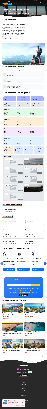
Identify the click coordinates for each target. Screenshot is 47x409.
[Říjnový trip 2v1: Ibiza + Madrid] (12, 344)
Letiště (23, 382)
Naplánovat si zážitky (23, 269)
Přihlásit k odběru (35, 285)
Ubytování (26, 4)
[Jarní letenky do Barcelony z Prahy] (34, 308)
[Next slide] (45, 263)
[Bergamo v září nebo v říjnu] (34, 344)
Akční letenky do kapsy (23, 372)
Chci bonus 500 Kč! (9, 269)
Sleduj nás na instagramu (24, 369)
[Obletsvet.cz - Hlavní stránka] (7, 2)
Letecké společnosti (23, 385)
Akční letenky (23, 380)
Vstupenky (29, 150)
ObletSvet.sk (23, 395)
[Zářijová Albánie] (34, 327)
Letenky (20, 4)
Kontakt (23, 390)
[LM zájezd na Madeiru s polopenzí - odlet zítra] (12, 308)
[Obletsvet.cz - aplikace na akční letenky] (23, 295)
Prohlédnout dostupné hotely (19, 150)
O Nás (23, 393)
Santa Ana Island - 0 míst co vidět (8, 150)
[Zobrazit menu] (44, 3)
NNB (26, 98)
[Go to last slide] (1, 263)
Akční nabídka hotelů (37, 269)
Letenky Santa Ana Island (39, 150)
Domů (15, 4)
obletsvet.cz (25, 407)
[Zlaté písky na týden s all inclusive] (12, 327)
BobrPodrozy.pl (23, 398)
